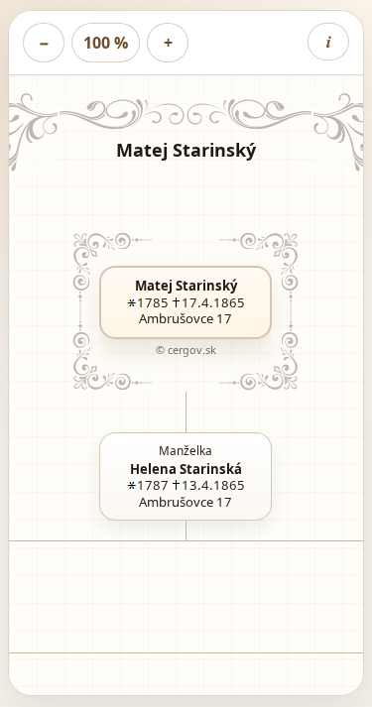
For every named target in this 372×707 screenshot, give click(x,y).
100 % (105, 43)
